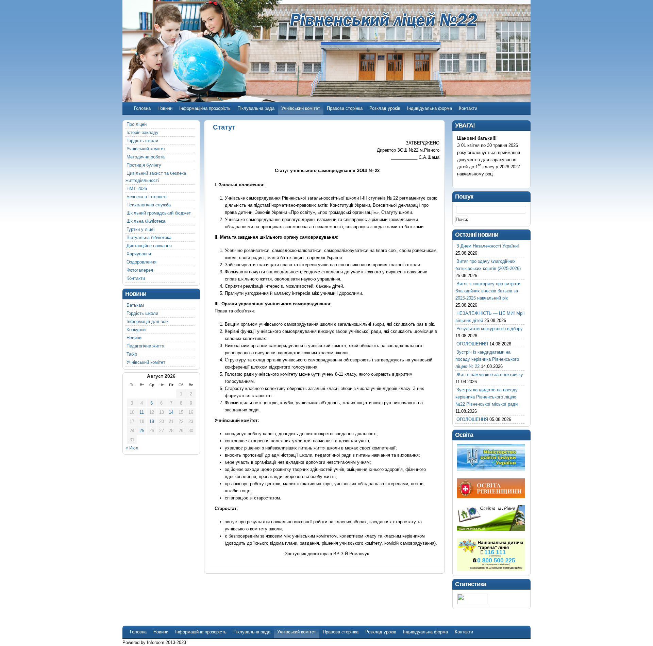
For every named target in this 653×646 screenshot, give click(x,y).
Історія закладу (142, 132)
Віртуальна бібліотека (149, 237)
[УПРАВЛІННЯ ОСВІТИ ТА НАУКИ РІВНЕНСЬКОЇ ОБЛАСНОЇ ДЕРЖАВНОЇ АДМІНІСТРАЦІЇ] (491, 496)
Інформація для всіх (148, 321)
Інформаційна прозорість (205, 108)
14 (171, 412)
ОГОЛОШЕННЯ (472, 343)
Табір (132, 354)
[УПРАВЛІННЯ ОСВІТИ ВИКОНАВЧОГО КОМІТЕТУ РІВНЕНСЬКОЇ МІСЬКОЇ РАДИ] (491, 529)
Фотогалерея (140, 270)
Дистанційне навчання (149, 245)
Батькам (135, 305)
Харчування (139, 253)
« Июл (131, 448)
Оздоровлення (141, 262)
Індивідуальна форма (429, 108)
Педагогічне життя (145, 345)
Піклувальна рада (255, 108)
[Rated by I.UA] (472, 602)
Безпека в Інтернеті (147, 196)
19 (151, 421)
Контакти (468, 108)
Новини (164, 108)
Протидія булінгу (144, 165)
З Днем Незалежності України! (487, 246)
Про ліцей (137, 124)
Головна (142, 108)
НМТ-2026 (137, 188)
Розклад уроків (384, 108)
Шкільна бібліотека (146, 221)
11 (141, 412)
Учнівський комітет (300, 108)
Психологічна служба (149, 204)
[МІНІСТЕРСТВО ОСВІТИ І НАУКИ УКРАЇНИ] (491, 469)
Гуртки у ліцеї (141, 229)
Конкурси (136, 329)
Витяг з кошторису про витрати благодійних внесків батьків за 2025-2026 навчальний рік (487, 291)
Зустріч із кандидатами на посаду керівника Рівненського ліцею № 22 (487, 359)
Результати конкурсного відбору (489, 328)
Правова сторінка (345, 108)
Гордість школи (142, 140)
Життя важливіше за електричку (489, 374)
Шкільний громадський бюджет (159, 213)
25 (141, 430)
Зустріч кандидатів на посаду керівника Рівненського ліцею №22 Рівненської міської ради (486, 397)
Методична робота (146, 156)
